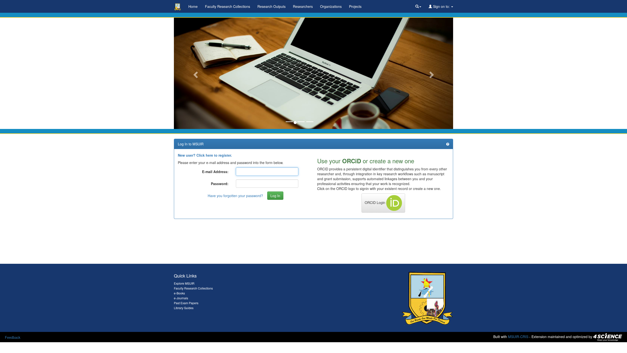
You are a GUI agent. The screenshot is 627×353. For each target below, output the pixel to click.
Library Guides (183, 308)
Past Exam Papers (186, 303)
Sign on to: (441, 6)
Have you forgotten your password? (235, 195)
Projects (355, 6)
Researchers (303, 6)
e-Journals (181, 298)
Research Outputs (271, 6)
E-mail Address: (215, 171)
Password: (220, 183)
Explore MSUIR (184, 283)
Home (193, 6)
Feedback (12, 337)
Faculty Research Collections (227, 6)
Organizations (331, 6)
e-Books (179, 293)
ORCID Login (375, 202)
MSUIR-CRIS (518, 336)
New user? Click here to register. (205, 155)
